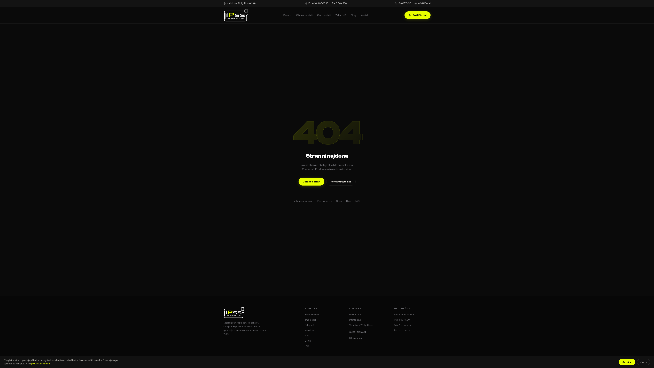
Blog (353, 15)
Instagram (358, 338)
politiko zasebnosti (40, 363)
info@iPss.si (424, 3)
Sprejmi (627, 362)
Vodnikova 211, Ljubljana (361, 325)
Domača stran (311, 181)
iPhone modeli (304, 15)
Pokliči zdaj (419, 15)
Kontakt (365, 15)
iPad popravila (324, 201)
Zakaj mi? (340, 15)
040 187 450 (405, 3)
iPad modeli (324, 15)
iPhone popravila (303, 201)
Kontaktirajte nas (341, 181)
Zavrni (643, 362)
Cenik (339, 201)
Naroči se (309, 330)
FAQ (357, 201)
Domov (287, 15)
